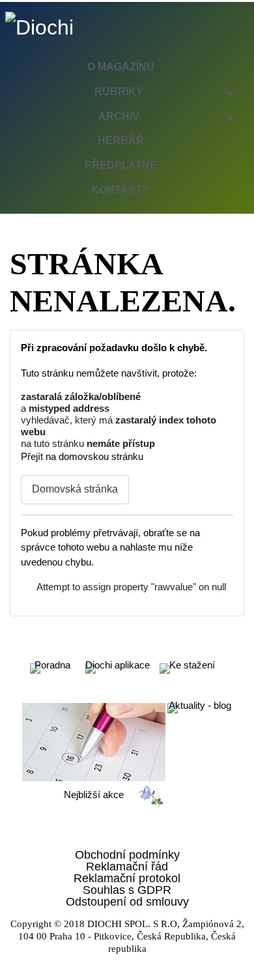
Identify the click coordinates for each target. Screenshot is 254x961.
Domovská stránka (75, 489)
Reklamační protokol (127, 878)
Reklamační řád (127, 866)
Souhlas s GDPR (127, 890)
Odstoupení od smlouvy (127, 902)
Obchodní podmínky (127, 855)
